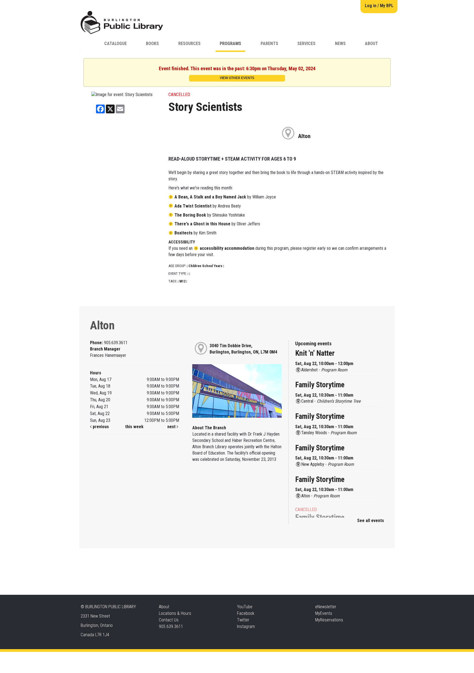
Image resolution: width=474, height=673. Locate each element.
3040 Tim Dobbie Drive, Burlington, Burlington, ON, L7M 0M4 (243, 349)
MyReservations (329, 619)
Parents (269, 43)
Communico (270, 657)
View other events (237, 78)
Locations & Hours (175, 613)
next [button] (172, 426)
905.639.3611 (171, 626)
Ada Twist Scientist (192, 206)
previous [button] (100, 426)
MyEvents (323, 613)
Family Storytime (320, 384)
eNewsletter (325, 606)
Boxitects (183, 232)
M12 (182, 281)
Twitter (243, 619)
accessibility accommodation (227, 248)
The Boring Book (190, 215)
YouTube (244, 606)
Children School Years (205, 266)
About (371, 43)
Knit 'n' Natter (315, 353)
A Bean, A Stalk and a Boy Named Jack (210, 197)
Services (306, 43)
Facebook (245, 613)
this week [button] (134, 426)
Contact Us (169, 619)
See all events (370, 520)
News (340, 43)
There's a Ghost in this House (202, 223)
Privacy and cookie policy (214, 657)
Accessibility (248, 657)
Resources (189, 43)
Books (152, 43)
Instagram (246, 626)
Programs (230, 43)
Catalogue (115, 43)
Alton (304, 136)
